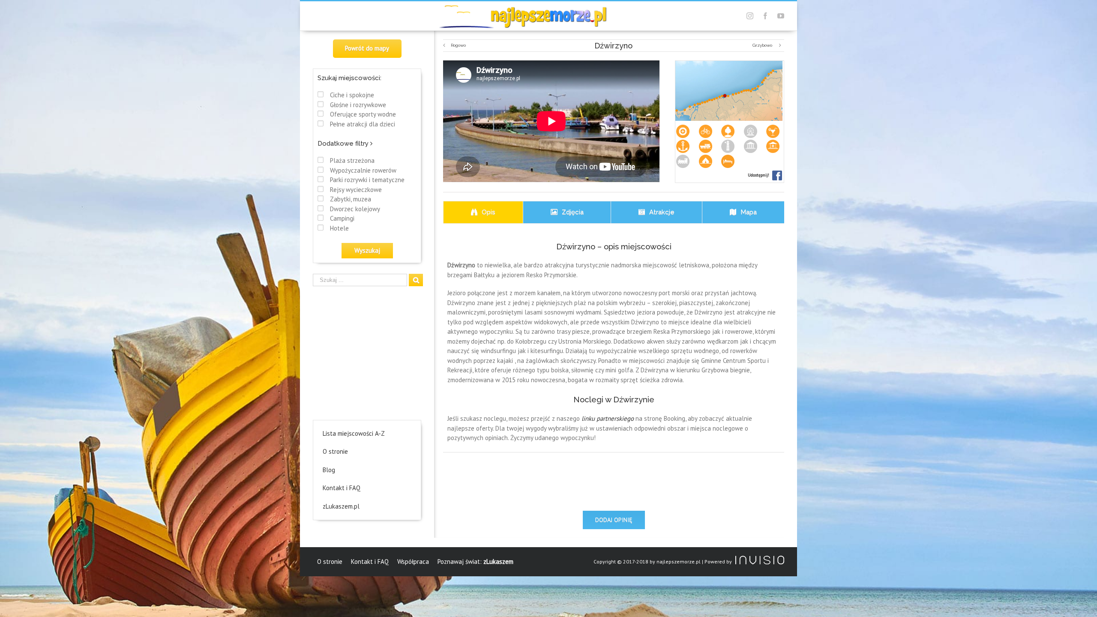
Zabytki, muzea (350, 199)
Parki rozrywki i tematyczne (367, 180)
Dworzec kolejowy (355, 209)
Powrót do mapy (367, 48)
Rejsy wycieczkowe (356, 190)
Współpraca (413, 561)
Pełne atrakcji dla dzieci (362, 124)
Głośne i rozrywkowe (358, 105)
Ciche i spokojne (352, 95)
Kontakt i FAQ (341, 488)
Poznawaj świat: (475, 561)
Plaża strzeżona (352, 160)
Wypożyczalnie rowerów (363, 170)
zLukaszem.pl (341, 506)
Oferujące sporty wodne (363, 114)
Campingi (342, 218)
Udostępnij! (759, 175)
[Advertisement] (367, 351)
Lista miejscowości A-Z (354, 433)
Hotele (339, 228)
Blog (329, 470)
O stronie (335, 451)
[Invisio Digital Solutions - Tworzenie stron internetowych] (758, 561)
